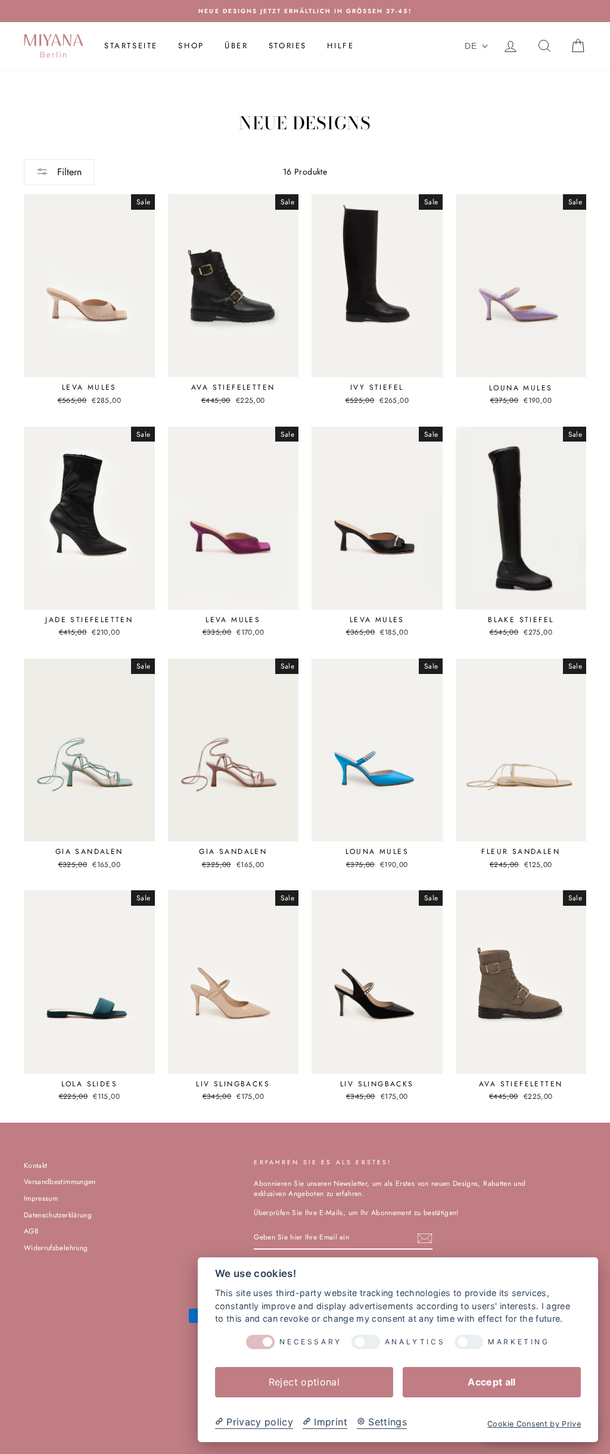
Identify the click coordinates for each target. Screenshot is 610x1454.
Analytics (415, 1342)
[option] (305, 11)
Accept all (492, 1382)
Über (236, 45)
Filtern (68, 172)
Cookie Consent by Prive (534, 1423)
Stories (288, 45)
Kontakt (35, 1165)
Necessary (310, 1342)
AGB (31, 1231)
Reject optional (304, 1382)
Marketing (518, 1342)
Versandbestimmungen (60, 1181)
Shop (191, 45)
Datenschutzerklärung (58, 1215)
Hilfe (340, 45)
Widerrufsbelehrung (56, 1247)
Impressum (41, 1198)
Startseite (131, 45)
